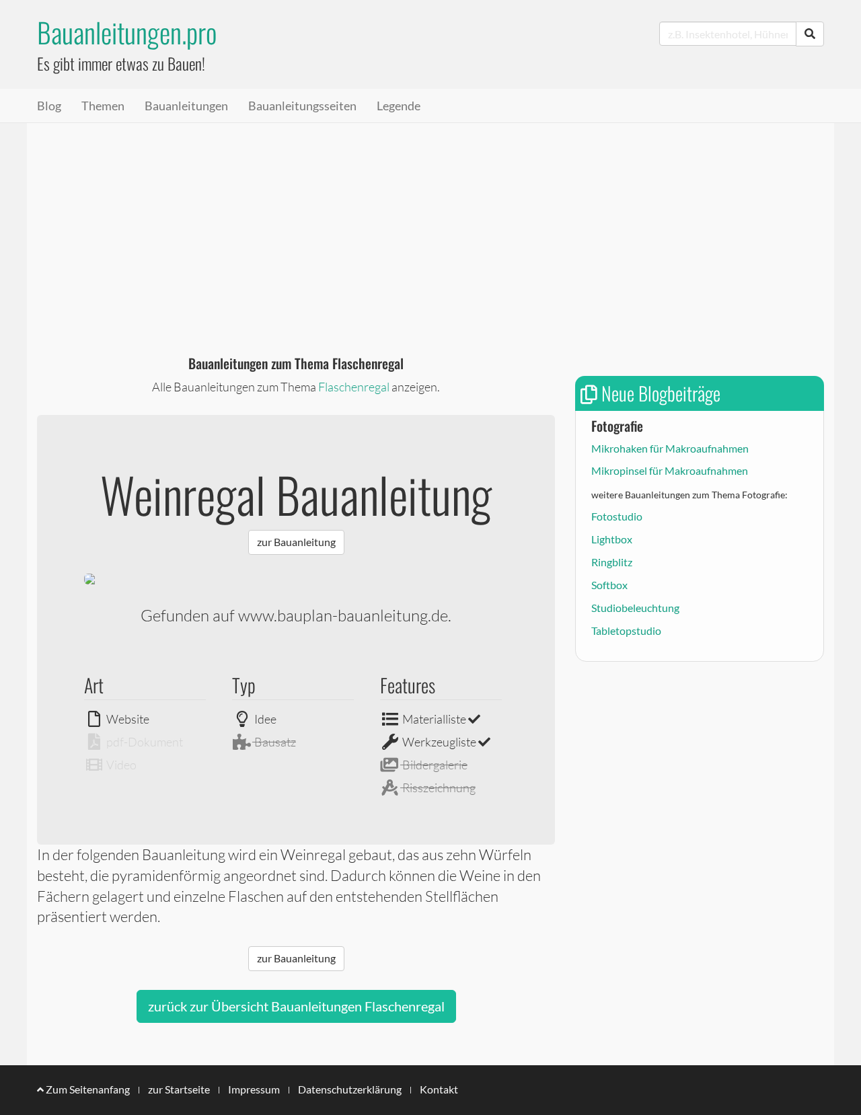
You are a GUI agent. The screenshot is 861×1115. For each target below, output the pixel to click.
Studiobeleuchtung (635, 607)
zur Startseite (179, 1089)
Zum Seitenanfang (87, 1089)
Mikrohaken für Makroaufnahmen (670, 448)
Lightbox (611, 539)
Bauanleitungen (186, 105)
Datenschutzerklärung (350, 1089)
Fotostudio (616, 516)
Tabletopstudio (626, 630)
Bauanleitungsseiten (302, 105)
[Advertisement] (430, 224)
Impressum (254, 1089)
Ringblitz (611, 561)
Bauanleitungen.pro (127, 31)
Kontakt (439, 1089)
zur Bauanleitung (296, 541)
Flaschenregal (353, 386)
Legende (398, 105)
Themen (102, 105)
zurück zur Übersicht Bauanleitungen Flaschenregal (296, 1006)
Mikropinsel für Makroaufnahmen (669, 470)
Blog (49, 105)
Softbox (609, 584)
